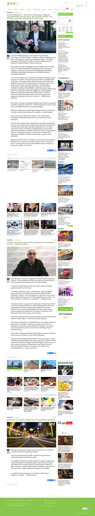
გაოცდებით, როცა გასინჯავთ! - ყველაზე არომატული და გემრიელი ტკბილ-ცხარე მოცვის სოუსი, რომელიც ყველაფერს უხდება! (14, 389)
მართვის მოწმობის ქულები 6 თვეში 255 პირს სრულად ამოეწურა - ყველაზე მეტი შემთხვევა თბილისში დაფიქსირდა (64, 96)
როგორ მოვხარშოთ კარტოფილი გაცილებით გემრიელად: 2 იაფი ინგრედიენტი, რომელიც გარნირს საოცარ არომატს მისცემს (64, 395)
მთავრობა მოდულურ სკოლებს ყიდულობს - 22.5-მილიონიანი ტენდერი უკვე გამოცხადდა (64, 136)
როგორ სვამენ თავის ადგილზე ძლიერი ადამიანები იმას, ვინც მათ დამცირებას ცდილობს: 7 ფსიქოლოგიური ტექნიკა (65, 378)
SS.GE (9, 158)
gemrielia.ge (9, 392)
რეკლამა (23, 500)
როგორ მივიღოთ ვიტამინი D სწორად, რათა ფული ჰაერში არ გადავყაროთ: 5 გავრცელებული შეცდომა (65, 413)
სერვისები (29, 500)
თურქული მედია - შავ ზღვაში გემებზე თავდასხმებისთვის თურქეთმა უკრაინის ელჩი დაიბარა (64, 46)
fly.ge (8, 371)
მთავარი (9, 500)
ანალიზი (61, 162)
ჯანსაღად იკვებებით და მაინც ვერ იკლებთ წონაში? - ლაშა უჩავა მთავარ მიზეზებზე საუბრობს (48, 409)
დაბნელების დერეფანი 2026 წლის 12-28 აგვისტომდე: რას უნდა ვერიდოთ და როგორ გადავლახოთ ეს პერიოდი (65, 466)
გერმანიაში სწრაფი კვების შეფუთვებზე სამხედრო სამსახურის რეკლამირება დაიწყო (64, 264)
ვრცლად (70, 225)
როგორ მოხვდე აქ (51, 158)
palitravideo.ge (10, 217)
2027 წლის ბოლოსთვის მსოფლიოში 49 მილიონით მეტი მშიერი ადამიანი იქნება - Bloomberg (64, 200)
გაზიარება (51, 150)
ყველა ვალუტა (69, 32)
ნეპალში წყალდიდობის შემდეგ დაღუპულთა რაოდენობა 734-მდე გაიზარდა (48, 214)
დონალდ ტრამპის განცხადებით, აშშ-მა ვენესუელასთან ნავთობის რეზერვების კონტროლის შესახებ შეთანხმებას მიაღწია (64, 68)
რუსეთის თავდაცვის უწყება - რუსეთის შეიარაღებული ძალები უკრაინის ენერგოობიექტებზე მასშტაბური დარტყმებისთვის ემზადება (14, 232)
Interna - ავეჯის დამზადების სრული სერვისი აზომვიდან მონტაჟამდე (13, 408)
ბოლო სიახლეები (64, 40)
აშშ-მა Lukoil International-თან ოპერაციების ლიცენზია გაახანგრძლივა (64, 283)
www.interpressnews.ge (12, 235)
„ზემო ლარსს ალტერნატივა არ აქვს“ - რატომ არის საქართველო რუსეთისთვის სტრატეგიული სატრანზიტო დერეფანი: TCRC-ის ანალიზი (64, 180)
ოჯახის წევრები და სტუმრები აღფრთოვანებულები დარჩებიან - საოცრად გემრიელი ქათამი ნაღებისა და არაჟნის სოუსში (31, 388)
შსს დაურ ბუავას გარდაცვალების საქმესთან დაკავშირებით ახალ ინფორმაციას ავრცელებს (13, 214)
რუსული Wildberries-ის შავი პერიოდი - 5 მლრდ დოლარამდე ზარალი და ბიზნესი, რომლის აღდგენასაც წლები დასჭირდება (64, 302)
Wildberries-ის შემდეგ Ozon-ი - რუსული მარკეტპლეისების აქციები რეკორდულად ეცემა (64, 246)
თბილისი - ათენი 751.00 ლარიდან (29, 370)
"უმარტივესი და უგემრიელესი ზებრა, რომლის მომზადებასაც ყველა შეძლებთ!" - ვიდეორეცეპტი (48, 388)
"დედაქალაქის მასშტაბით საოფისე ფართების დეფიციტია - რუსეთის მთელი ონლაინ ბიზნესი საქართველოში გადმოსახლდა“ (64, 156)
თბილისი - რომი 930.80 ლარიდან (46, 370)
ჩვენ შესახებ (15, 500)
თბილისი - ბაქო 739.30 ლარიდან (14, 369)
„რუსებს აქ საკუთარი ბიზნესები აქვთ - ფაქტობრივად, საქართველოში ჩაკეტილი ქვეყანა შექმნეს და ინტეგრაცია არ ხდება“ (64, 116)
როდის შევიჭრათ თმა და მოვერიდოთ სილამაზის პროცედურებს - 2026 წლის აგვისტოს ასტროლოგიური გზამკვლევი (64, 483)
